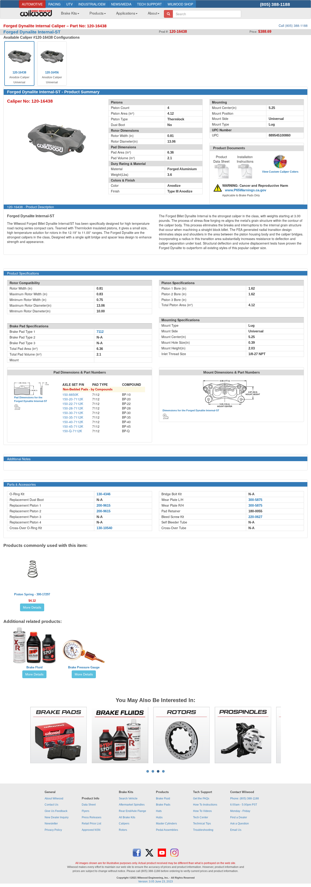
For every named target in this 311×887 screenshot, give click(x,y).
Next (287, 735)
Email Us (235, 829)
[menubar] (108, 14)
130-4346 (103, 494)
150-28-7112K (72, 408)
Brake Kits (69, 12)
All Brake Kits (127, 817)
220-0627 (255, 517)
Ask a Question (239, 823)
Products (96, 12)
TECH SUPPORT (149, 4)
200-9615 (103, 505)
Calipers (124, 823)
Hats (159, 811)
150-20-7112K (72, 399)
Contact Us (51, 804)
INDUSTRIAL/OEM (91, 4)
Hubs (159, 817)
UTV (69, 4)
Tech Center (200, 817)
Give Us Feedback (56, 811)
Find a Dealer (238, 817)
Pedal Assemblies (167, 829)
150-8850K (70, 394)
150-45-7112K (72, 426)
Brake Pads (163, 804)
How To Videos (202, 811)
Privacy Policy (53, 829)
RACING (54, 4)
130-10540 (104, 528)
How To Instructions (205, 804)
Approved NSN (91, 829)
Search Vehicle (128, 798)
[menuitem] (68, 14)
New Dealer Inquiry (57, 817)
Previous (23, 735)
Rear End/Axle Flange (132, 811)
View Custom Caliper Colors (280, 171)
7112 (100, 332)
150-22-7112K (72, 403)
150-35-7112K (72, 417)
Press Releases (91, 817)
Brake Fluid (34, 667)
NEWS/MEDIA (121, 4)
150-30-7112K (72, 412)
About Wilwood (54, 798)
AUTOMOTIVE (32, 4)
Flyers (85, 811)
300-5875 (255, 500)
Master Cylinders (166, 823)
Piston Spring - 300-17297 (32, 594)
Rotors (123, 829)
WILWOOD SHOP (180, 4)
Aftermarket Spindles (132, 804)
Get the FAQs (201, 798)
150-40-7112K (72, 421)
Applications (125, 12)
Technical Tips (202, 823)
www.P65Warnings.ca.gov (245, 190)
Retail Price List (91, 823)
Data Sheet (89, 804)
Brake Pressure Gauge (83, 667)
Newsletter (51, 823)
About (152, 12)
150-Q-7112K (72, 431)
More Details (32, 607)
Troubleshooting (203, 829)
